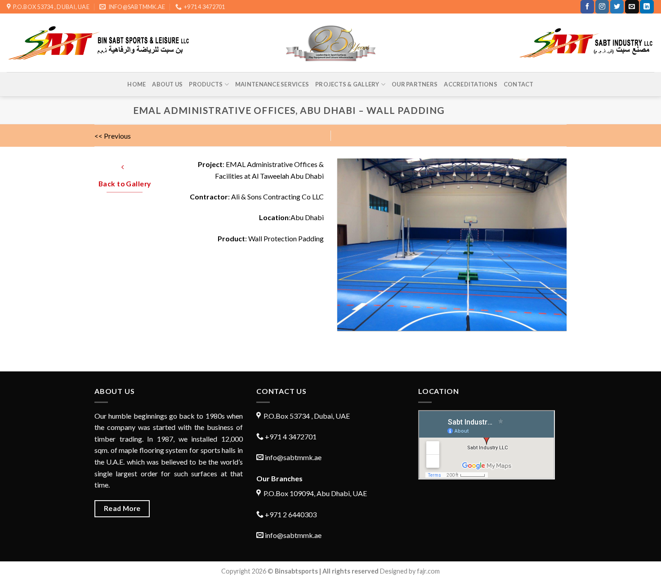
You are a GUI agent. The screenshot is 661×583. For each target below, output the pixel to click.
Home (136, 84)
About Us (167, 84)
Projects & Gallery (347, 84)
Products (206, 84)
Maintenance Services (272, 84)
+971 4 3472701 (290, 436)
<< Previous (112, 135)
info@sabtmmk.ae (293, 457)
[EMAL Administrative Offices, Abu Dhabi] (452, 244)
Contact (519, 84)
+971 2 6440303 (290, 514)
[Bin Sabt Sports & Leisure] (330, 43)
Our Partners (415, 84)
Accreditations (470, 84)
